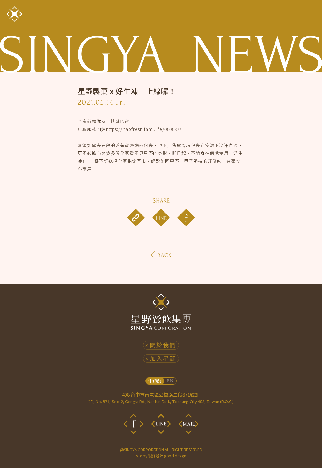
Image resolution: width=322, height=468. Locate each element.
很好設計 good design (167, 455)
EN (170, 380)
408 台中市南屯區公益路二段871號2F (161, 397)
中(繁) (154, 380)
